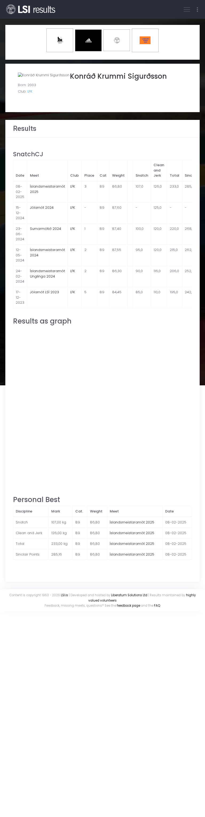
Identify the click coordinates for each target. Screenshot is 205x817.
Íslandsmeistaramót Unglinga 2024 (47, 273)
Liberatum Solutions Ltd (129, 595)
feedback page (128, 605)
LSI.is (64, 595)
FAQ (157, 605)
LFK (29, 91)
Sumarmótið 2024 (45, 228)
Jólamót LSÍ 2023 (44, 292)
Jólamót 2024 (42, 207)
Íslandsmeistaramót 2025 (132, 522)
